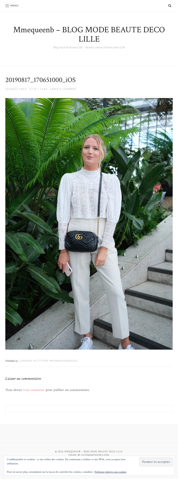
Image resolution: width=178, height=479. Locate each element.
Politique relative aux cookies (110, 472)
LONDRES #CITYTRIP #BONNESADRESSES (48, 360)
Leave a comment (63, 89)
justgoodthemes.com (95, 454)
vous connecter (34, 389)
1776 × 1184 (38, 89)
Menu (14, 5)
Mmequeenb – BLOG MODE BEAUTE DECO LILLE (89, 34)
